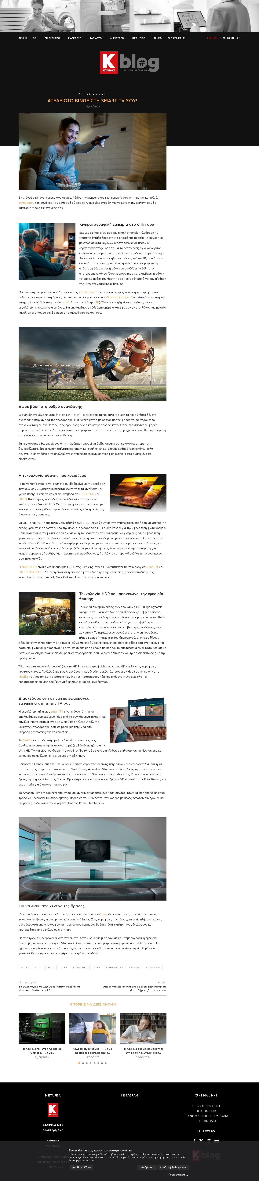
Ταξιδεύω (96, 38)
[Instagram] (228, 38)
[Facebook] (220, 38)
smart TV (57, 711)
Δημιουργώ (117, 38)
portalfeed (80, 968)
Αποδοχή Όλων (81, 1167)
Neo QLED (29, 567)
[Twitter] (224, 38)
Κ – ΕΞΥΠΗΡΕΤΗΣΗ (206, 1105)
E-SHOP (212, 38)
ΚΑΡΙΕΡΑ (53, 1140)
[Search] (238, 38)
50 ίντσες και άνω (117, 297)
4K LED (25, 968)
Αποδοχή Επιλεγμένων (173, 1167)
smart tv (134, 968)
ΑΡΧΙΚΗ (23, 38)
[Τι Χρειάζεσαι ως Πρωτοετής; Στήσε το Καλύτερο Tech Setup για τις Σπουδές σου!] (143, 1028)
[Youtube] (233, 38)
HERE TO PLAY (206, 1111)
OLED (90, 494)
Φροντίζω (138, 38)
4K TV (38, 968)
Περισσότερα (177, 1175)
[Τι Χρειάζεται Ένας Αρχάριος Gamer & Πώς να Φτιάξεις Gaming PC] (42, 1028)
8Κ (97, 302)
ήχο (104, 914)
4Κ (67, 302)
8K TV (51, 968)
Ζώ (34, 38)
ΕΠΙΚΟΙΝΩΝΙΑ (206, 1121)
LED (82, 494)
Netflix (23, 676)
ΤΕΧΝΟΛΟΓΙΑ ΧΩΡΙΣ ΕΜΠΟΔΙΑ (206, 1116)
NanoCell (152, 567)
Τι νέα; (158, 38)
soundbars (153, 968)
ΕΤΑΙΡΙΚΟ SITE (53, 1125)
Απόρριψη (147, 1167)
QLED (23, 499)
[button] (23, 1038)
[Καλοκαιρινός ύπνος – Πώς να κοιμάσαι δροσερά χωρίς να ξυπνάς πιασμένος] (92, 1028)
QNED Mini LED (29, 572)
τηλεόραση (26, 202)
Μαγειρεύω (75, 38)
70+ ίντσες (86, 292)
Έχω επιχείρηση (177, 38)
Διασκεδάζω (52, 38)
